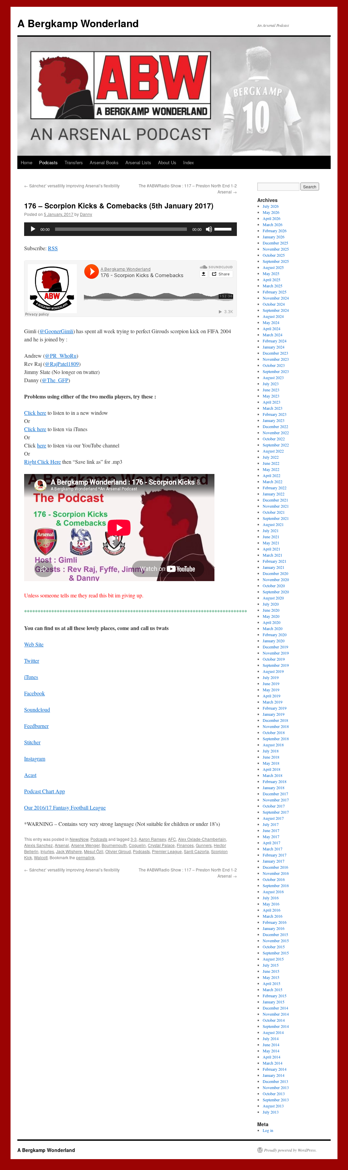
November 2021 (276, 506)
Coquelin (137, 845)
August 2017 (273, 818)
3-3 (133, 839)
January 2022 (273, 493)
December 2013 (275, 1081)
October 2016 (274, 879)
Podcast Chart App (44, 791)
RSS (53, 248)
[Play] (33, 229)
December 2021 (275, 500)
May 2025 (271, 273)
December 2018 (275, 720)
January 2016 (273, 928)
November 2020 (276, 579)
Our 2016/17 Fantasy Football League (65, 807)
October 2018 (274, 732)
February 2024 (274, 340)
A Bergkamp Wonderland (78, 23)
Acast (30, 774)
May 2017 (271, 836)
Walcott (41, 857)
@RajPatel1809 (62, 363)
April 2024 (271, 328)
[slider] (223, 228)
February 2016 (274, 922)
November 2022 (276, 432)
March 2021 (272, 555)
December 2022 (275, 426)
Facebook (34, 693)
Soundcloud (37, 709)
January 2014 (273, 1075)
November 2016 (276, 873)
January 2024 (273, 347)
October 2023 (274, 365)
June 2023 (271, 389)
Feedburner (36, 725)
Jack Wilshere (69, 851)
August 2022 (273, 451)
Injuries (47, 851)
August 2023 (273, 377)
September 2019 (276, 665)
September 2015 (276, 952)
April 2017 (271, 842)
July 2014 (271, 1038)
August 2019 (273, 671)
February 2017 (274, 855)
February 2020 (274, 634)
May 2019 (271, 689)
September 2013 (276, 1099)
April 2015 (271, 983)
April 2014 (271, 1056)
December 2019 (275, 646)
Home (26, 162)
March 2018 (272, 775)
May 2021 (271, 542)
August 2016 (273, 891)
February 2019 (274, 708)
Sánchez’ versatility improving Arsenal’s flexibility (72, 185)
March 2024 (272, 334)
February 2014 (274, 1069)
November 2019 (276, 653)
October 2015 (274, 946)
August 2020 (273, 597)
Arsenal (62, 845)
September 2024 (276, 310)
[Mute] (209, 229)
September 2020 (276, 591)
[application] (130, 229)
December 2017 (275, 793)
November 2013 (276, 1087)
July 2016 (271, 897)
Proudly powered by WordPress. (290, 1150)
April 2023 (271, 402)
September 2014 (276, 1026)
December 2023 (275, 353)
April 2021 (271, 549)
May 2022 (271, 469)
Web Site (34, 644)
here (41, 445)
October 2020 (274, 585)
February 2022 (274, 487)
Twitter (31, 660)
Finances (185, 845)
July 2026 (271, 206)
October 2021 (274, 512)
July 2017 (271, 824)
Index (188, 162)
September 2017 (276, 812)
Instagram (34, 758)
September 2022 (276, 444)
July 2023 (271, 383)
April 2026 (271, 218)
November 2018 (276, 726)
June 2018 (271, 757)
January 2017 (273, 861)
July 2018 (271, 750)
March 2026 (272, 224)
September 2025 (276, 261)
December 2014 (275, 1008)
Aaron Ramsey (152, 839)
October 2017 (274, 806)
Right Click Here (42, 461)
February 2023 (274, 414)
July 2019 (271, 677)
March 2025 (272, 285)
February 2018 (274, 781)
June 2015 (271, 971)
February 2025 (274, 291)
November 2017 (276, 799)
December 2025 (275, 242)
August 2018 (273, 744)
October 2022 (274, 438)
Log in (268, 1130)
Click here (35, 412)
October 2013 (274, 1093)
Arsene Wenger (85, 845)
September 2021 (276, 518)
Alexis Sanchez (38, 845)
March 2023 (272, 408)
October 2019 (274, 659)
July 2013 (271, 1112)
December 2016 (275, 867)
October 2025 (274, 255)
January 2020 (273, 640)
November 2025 (276, 249)
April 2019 (271, 695)
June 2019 (271, 683)
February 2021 (274, 561)
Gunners (204, 845)
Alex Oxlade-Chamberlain (202, 839)
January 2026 (273, 236)
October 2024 (274, 304)
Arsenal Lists (138, 162)
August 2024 (273, 316)
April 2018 (271, 769)
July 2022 (271, 457)
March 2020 (272, 628)
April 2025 (271, 279)
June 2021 (271, 536)
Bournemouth (114, 845)
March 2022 (272, 481)
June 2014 (271, 1044)
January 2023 (273, 420)
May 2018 (271, 763)
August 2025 (273, 267)
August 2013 (273, 1105)
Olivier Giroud (118, 851)
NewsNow (79, 839)
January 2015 (273, 1001)
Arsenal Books (104, 162)
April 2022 (271, 475)
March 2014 (272, 1063)
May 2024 (271, 322)
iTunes (31, 676)
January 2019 (273, 714)
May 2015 (271, 977)
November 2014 (276, 1014)
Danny (86, 214)
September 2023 (276, 371)
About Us (167, 162)
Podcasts (48, 162)
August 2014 (273, 1032)
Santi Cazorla (196, 851)
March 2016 (272, 916)
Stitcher (32, 742)
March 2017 (272, 848)
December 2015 (275, 934)
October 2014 (274, 1020)
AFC (172, 839)
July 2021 (271, 530)
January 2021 (273, 567)
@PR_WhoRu (60, 355)
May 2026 (271, 212)
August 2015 (273, 959)
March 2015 (272, 989)
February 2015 (274, 995)
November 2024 (276, 298)
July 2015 (271, 965)
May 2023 (271, 396)
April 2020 (271, 622)
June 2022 (271, 463)
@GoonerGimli (56, 331)
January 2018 (273, 787)
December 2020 (275, 573)
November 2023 (276, 359)
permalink (85, 857)
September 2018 (276, 738)
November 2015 (276, 940)
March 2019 (272, 702)
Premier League (167, 851)
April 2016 (271, 910)
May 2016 (271, 903)
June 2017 (271, 830)
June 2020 (271, 610)
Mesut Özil (93, 851)
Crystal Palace (161, 845)
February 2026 (274, 230)
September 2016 (276, 885)
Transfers (74, 162)
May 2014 (271, 1050)
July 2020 (271, 604)
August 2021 (273, 524)
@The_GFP (55, 380)
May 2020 (271, 616)
